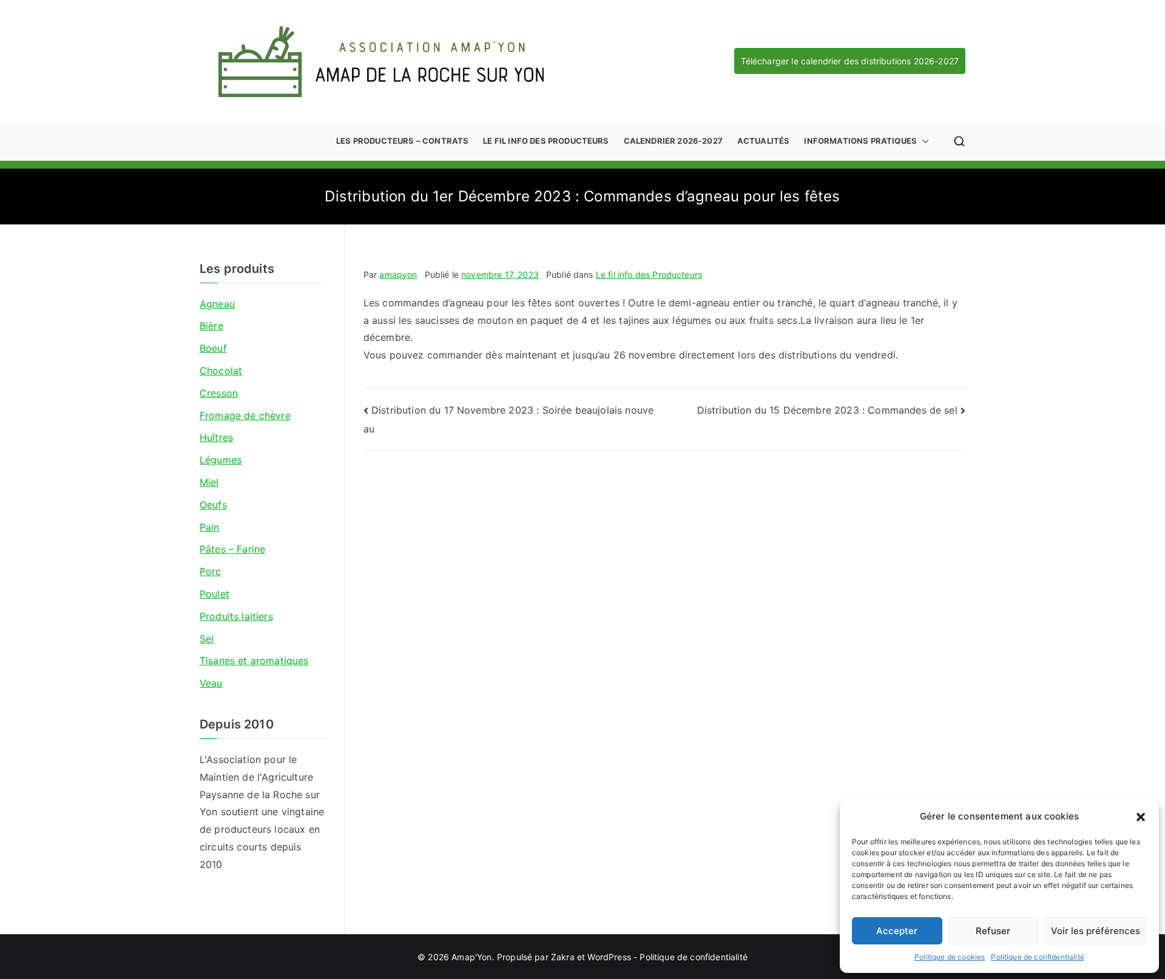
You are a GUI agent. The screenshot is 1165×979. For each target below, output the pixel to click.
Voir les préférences (1095, 931)
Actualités (763, 141)
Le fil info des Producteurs (546, 141)
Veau (211, 683)
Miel (209, 482)
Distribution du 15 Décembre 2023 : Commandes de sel (827, 410)
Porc (210, 571)
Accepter (896, 931)
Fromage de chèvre (245, 415)
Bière (211, 326)
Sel (207, 639)
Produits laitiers (236, 616)
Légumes (220, 460)
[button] (1141, 816)
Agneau (217, 304)
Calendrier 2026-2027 (673, 141)
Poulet (214, 594)
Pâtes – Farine (232, 549)
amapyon (398, 274)
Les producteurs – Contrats (402, 141)
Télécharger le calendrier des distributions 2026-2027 (850, 61)
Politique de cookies (949, 956)
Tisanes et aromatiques (254, 660)
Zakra (563, 957)
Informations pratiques (860, 141)
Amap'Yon (471, 957)
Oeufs (213, 505)
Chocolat (221, 371)
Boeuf (213, 348)
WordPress (608, 957)
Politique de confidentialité (1037, 956)
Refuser (993, 931)
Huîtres (216, 437)
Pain (210, 527)
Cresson (219, 393)
